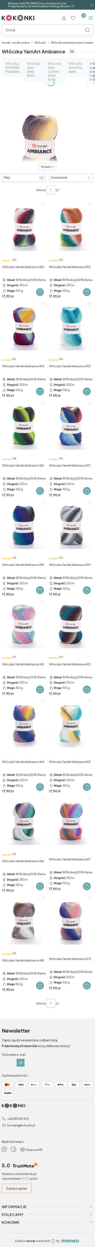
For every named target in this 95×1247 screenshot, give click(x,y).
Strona (41, 190)
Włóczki (40, 42)
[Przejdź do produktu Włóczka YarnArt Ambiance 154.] (24, 326)
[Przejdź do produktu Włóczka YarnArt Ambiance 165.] (71, 724)
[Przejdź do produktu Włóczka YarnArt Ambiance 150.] (24, 227)
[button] (87, 30)
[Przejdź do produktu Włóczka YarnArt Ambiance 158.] (24, 525)
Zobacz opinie (16, 1188)
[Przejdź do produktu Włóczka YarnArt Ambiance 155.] (71, 326)
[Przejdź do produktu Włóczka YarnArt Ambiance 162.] (24, 624)
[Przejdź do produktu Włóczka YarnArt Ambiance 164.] (24, 724)
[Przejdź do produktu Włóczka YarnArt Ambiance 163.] (71, 624)
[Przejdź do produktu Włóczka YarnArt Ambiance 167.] (71, 821)
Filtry (7, 177)
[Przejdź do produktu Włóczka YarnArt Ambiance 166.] (24, 821)
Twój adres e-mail (13, 1054)
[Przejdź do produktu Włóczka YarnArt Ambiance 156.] (24, 426)
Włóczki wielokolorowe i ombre (72, 42)
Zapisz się (21, 1063)
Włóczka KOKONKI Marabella (13, 67)
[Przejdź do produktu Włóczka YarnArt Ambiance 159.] (71, 525)
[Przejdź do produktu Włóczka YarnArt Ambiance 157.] (71, 426)
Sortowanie (59, 177)
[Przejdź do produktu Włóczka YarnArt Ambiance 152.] (71, 227)
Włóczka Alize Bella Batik (33, 69)
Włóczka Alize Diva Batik (75, 67)
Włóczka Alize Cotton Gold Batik (54, 71)
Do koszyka (40, 292)
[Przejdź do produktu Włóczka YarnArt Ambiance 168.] (24, 921)
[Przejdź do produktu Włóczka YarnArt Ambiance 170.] (71, 921)
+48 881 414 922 (18, 1118)
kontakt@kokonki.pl (21, 1125)
